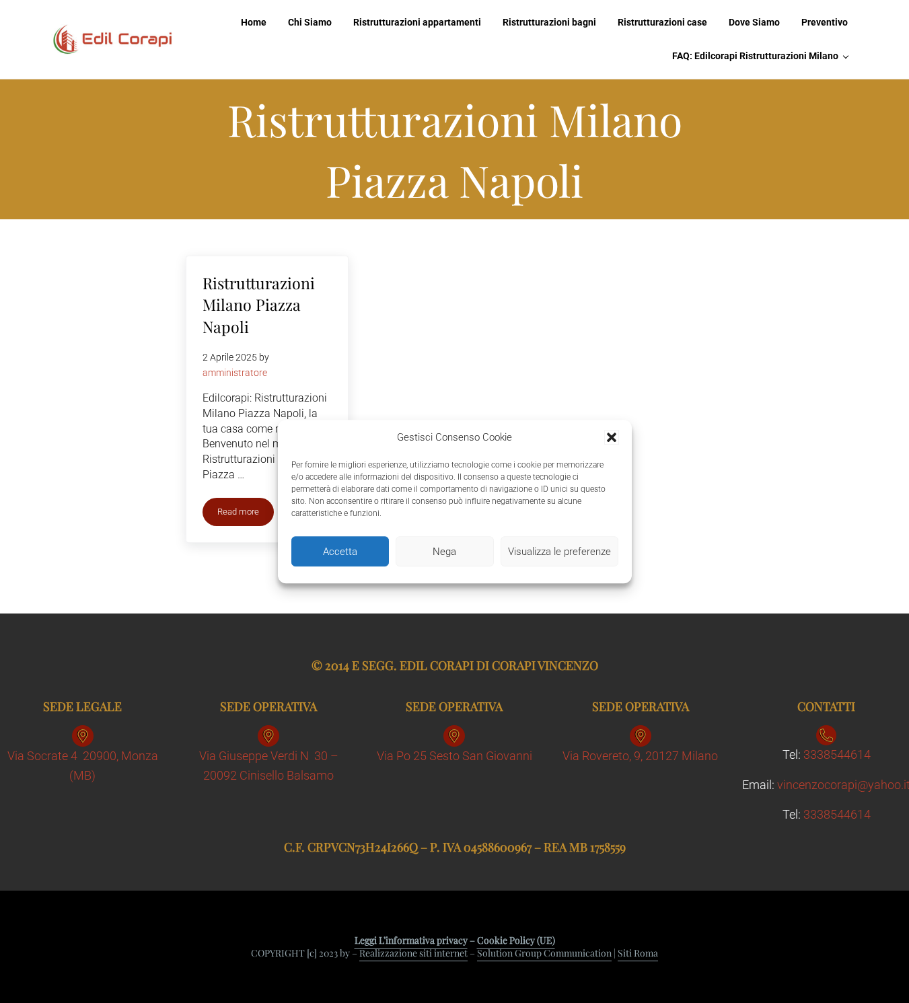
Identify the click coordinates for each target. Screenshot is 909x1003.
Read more (245, 514)
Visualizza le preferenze (559, 552)
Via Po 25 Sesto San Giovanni (454, 756)
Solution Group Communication (544, 952)
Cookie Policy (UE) (516, 940)
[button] (611, 438)
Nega (444, 552)
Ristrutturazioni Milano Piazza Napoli (259, 304)
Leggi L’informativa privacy (411, 940)
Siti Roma (638, 952)
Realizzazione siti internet (413, 952)
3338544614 (837, 754)
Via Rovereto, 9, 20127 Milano (640, 756)
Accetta (340, 552)
